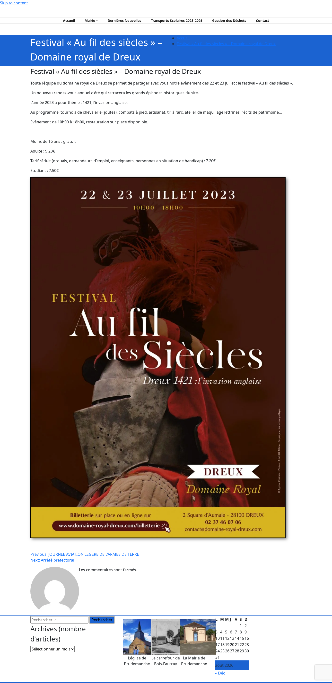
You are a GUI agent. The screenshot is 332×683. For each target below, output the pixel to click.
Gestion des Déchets (229, 20)
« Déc (220, 673)
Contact (262, 20)
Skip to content (14, 3)
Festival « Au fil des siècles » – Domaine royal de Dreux (226, 43)
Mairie (90, 20)
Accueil (69, 20)
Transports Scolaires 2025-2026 (176, 20)
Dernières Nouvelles (124, 20)
